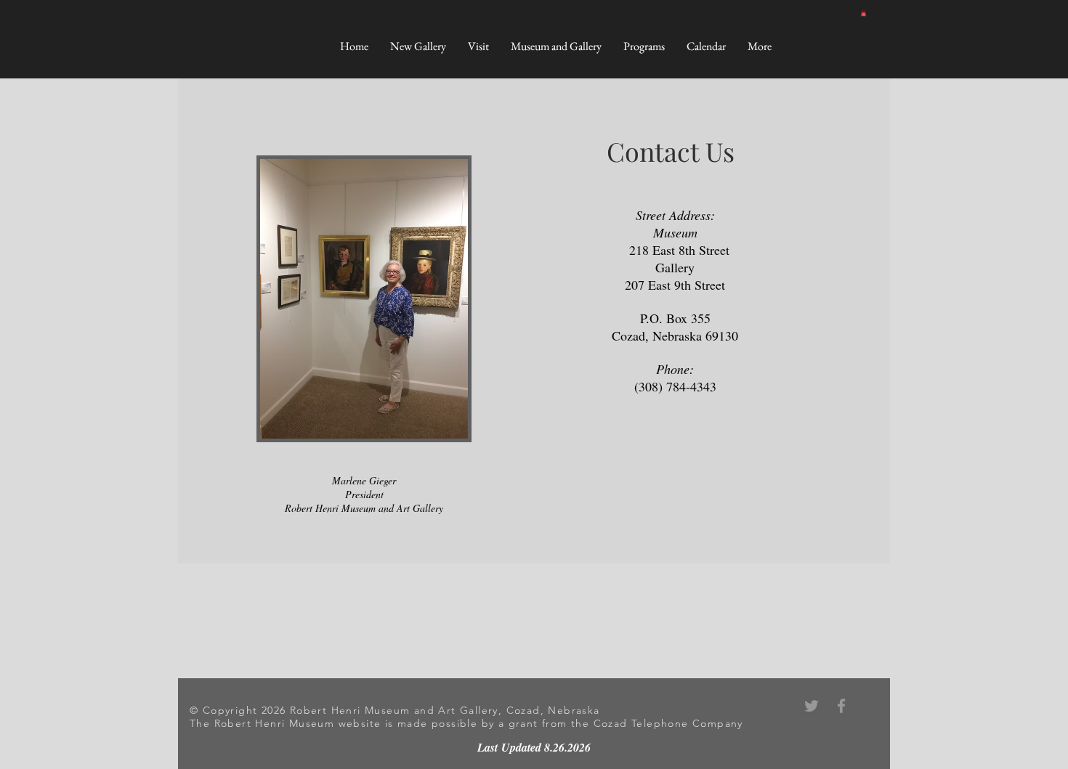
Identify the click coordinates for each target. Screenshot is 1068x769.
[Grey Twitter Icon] (811, 705)
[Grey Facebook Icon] (841, 705)
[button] (863, 13)
